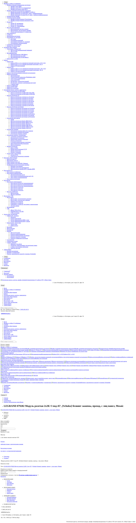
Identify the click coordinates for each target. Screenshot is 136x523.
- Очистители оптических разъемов (19, 156)
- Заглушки (13, 39)
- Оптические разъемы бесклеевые (19, 132)
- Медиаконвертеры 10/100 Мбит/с (19, 57)
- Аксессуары (13, 224)
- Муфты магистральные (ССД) (18, 149)
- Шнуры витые (14, 193)
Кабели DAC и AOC (12, 58)
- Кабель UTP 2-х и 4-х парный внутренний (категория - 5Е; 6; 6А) (28, 68)
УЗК (8, 208)
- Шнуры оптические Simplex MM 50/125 (21, 125)
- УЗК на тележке (14, 213)
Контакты (6, 265)
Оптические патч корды (13, 118)
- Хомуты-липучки (15, 248)
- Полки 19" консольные (16, 24)
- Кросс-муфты (14, 148)
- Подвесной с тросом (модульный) (19, 81)
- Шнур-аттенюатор (15, 145)
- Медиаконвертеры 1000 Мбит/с (19, 54)
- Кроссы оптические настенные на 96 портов (22, 116)
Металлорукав (11, 228)
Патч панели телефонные (14, 172)
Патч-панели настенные (13, 179)
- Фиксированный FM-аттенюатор (19, 143)
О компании (7, 258)
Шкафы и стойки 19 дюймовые (12, 3)
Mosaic (60, 466)
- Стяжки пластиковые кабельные (19, 247)
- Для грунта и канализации (17, 78)
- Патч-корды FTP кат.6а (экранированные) (21, 186)
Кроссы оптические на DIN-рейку (16, 91)
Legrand (6, 291)
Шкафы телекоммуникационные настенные (19, 5)
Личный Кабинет (11, 497)
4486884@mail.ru (6, 313)
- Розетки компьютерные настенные (19, 235)
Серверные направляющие (14, 44)
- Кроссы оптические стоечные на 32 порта (21, 99)
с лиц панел (54, 466)
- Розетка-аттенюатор (15, 140)
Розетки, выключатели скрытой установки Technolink (21, 254)
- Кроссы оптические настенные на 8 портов (22, 115)
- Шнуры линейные (15, 194)
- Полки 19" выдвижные (16, 23)
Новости (6, 262)
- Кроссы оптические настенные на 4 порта (21, 112)
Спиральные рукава (12, 241)
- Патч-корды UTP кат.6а (16, 190)
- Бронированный (15, 75)
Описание (6, 456)
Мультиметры (10, 207)
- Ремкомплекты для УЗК (17, 211)
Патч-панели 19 (8, 170)
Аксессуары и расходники (14, 153)
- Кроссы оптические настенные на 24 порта (22, 109)
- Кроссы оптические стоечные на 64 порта (21, 102)
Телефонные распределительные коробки (18, 164)
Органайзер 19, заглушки (13, 37)
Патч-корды (7, 180)
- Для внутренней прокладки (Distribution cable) (22, 77)
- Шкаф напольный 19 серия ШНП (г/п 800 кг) (22, 12)
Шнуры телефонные (12, 191)
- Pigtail (12, 119)
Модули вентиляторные (13, 27)
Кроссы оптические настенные (15, 106)
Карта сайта (10, 493)
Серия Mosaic (7, 400)
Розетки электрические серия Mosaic (13, 402)
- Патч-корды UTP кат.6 (16, 189)
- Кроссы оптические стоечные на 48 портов (22, 101)
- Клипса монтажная (15, 218)
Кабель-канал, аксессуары (14, 222)
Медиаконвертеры (12, 53)
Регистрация (10, 277)
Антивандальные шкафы (13, 17)
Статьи (6, 264)
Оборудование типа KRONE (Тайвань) (17, 163)
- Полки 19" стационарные (17, 26)
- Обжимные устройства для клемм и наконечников (24, 204)
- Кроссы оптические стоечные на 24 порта (21, 98)
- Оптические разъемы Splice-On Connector (21, 131)
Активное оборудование (10, 47)
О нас (8, 480)
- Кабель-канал (14, 225)
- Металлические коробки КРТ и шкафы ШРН (22, 169)
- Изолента (13, 217)
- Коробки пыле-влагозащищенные (19, 167)
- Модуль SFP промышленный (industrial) (21, 50)
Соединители (10, 239)
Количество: (4, 424)
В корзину (3, 430)
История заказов (11, 498)
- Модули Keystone (15, 232)
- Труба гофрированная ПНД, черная (20, 221)
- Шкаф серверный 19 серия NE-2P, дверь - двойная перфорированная (29, 15)
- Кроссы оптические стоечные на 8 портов (21, 104)
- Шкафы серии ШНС (16, 6)
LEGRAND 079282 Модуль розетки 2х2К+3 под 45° (18, 466)
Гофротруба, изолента (13, 215)
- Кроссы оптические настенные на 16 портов (22, 108)
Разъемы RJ (10, 230)
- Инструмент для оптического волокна (20, 198)
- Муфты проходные (15, 150)
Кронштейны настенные (13, 36)
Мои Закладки (11, 500)
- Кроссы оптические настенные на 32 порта (22, 111)
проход (48, 466)
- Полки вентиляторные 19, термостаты (20, 32)
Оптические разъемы (12, 129)
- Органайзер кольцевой (16, 40)
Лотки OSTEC (8, 303)
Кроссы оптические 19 (13, 95)
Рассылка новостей (12, 501)
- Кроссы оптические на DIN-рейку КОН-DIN (22, 94)
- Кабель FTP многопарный (17, 65)
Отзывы (6, 458)
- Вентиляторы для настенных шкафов (20, 30)
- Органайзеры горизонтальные (18, 43)
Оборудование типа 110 (13, 162)
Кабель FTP (10, 61)
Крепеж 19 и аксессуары (13, 46)
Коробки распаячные (12, 251)
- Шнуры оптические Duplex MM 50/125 (21, 121)
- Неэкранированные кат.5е (17, 174)
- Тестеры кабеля (14, 205)
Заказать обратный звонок (8, 311)
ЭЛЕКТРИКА (7, 249)
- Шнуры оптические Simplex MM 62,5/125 (21, 126)
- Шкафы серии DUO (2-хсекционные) (20, 7)
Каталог (5, 345)
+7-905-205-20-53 (24, 309)
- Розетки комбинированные (17, 234)
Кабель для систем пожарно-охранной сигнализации (21, 73)
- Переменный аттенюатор (17, 138)
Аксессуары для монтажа (10, 214)
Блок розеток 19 (11, 33)
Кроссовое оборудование (10, 157)
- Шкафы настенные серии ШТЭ (19, 9)
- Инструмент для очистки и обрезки (20, 200)
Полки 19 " (10, 22)
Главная (6, 398)
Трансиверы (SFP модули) (14, 49)
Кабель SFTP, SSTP (12, 87)
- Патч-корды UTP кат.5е (16, 187)
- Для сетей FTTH (15, 80)
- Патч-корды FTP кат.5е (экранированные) (21, 183)
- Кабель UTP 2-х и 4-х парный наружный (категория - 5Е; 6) (26, 70)
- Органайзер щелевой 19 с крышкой (20, 41)
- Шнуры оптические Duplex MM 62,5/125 (21, 122)
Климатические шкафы (13, 16)
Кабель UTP (10, 67)
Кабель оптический (12, 74)
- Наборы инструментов (16, 201)
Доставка (6, 259)
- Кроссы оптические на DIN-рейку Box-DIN (22, 92)
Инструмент (10, 197)
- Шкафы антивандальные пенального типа (21, 20)
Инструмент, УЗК (8, 196)
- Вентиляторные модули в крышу (19, 29)
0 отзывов (6, 413)
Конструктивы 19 (11, 159)
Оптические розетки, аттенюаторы (16, 135)
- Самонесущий (14, 84)
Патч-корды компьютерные (14, 181)
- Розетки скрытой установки (18, 237)
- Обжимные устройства (16, 203)
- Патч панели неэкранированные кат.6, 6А (21, 176)
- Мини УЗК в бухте (15, 210)
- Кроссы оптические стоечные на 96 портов (22, 105)
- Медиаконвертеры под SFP (17, 56)
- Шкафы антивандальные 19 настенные (21, 19)
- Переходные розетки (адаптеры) (19, 139)
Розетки (9, 231)
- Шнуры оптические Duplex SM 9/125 (20, 123)
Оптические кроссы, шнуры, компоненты (15, 90)
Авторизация (10, 276)
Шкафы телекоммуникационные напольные (19, 10)
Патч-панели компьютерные (14, 173)
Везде (5, 288)
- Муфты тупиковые (15, 152)
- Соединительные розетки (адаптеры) (20, 142)
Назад (5, 2)
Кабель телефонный (12, 85)
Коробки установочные (13, 252)
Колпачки (9, 227)
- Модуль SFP (13, 51)
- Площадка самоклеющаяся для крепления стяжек (23, 245)
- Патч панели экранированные (18, 177)
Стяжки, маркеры (11, 242)
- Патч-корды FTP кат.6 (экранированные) (21, 184)
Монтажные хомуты (12, 160)
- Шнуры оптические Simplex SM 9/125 (20, 128)
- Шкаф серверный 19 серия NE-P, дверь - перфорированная (26, 13)
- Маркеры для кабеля (16, 244)
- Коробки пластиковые (16, 166)
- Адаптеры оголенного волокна (18, 136)
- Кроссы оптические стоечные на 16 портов (22, 97)
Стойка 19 (9, 34)
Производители (11, 489)
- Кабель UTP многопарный (17, 71)
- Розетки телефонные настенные (19, 238)
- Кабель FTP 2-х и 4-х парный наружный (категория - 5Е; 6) (26, 64)
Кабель (6, 60)
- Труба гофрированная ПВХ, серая (19, 220)
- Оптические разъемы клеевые (18, 133)
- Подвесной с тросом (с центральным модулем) (23, 82)
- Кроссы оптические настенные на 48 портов (22, 114)
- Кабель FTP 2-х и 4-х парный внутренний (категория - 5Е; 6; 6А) (28, 63)
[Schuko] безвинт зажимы (39, 466)
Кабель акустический (12, 88)
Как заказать (7, 261)
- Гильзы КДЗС (14, 155)
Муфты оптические (12, 146)
